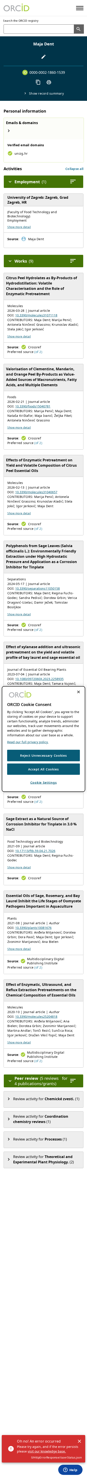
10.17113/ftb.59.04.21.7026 (35, 851)
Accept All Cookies (43, 769)
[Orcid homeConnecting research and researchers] (16, 8)
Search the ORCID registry (21, 21)
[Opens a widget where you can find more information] (70, 1470)
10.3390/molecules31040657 (36, 492)
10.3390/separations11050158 (37, 588)
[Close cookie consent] (78, 692)
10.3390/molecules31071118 (36, 315)
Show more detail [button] (19, 227)
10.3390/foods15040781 (32, 406)
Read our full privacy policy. (27, 742)
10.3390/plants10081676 (33, 928)
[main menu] (79, 8)
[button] (74, 169)
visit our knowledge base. (47, 1451)
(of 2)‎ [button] (38, 352)
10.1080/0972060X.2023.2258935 (39, 679)
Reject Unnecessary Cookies (43, 755)
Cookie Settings (43, 782)
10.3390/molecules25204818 (36, 1016)
